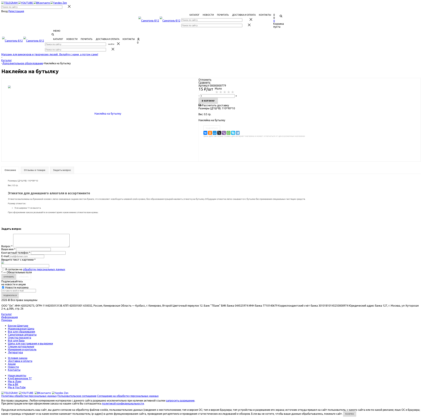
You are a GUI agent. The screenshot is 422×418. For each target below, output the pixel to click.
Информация (9, 317)
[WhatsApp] (228, 133)
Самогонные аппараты (22, 334)
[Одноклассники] (210, 133)
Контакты (14, 369)
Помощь (6, 320)
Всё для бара (16, 340)
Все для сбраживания (21, 331)
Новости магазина (17, 287)
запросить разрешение (180, 400)
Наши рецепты (17, 375)
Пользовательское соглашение (76, 395)
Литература (15, 352)
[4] (228, 92)
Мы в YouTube (17, 387)
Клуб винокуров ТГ (20, 378)
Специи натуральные (21, 346)
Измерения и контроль (22, 349)
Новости (13, 366)
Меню (56, 31)
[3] (224, 92)
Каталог (6, 314)
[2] (221, 92)
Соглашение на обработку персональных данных (128, 395)
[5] (232, 92)
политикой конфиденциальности (123, 403)
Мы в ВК (13, 384)
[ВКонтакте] (205, 133)
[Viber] (224, 133)
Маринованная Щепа (21, 328)
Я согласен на (35, 269)
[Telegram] (238, 133)
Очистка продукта (19, 337)
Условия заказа (17, 358)
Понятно (349, 414)
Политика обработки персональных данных (29, 395)
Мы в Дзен (14, 381)
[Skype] (233, 133)
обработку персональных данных (44, 269)
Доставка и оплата (20, 360)
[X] (219, 133)
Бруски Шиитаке (18, 325)
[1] (217, 92)
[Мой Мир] (215, 133)
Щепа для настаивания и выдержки (30, 343)
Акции (12, 363)
